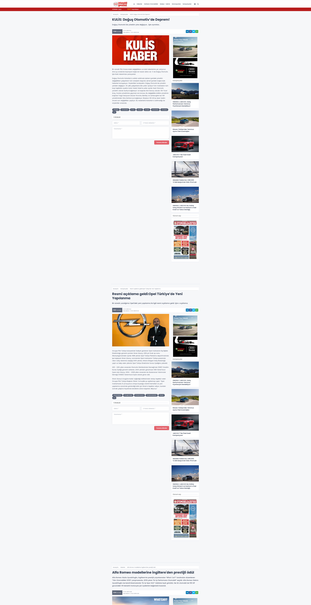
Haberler (139, 4)
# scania (164, 109)
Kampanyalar (187, 4)
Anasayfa (115, 14)
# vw (132, 109)
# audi (139, 109)
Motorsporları (176, 4)
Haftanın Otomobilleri (151, 4)
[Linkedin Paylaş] (187, 31)
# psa (161, 395)
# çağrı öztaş (128, 395)
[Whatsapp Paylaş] (196, 31)
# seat (147, 109)
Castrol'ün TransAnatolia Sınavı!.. (140, 9)
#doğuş (116, 109)
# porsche (155, 109)
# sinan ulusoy (139, 395)
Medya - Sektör (165, 4)
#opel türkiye (117, 395)
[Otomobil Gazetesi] (120, 4)
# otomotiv (125, 109)
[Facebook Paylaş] (190, 31)
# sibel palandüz (151, 395)
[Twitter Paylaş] (193, 31)
